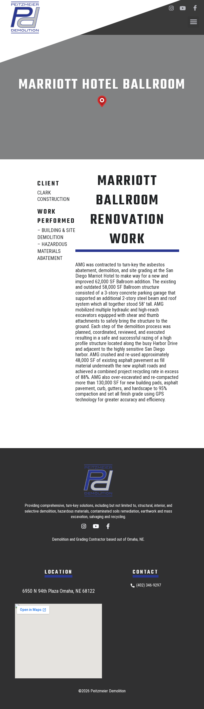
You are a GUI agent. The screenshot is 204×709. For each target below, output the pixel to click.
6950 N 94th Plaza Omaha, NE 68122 (58, 591)
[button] (193, 22)
